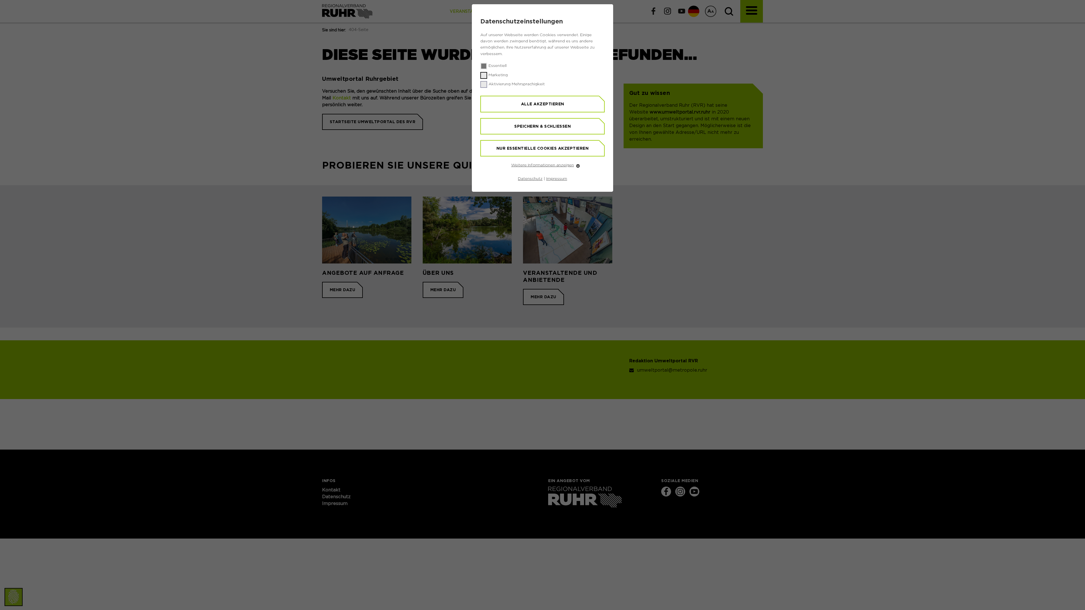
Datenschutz (530, 179)
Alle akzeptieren (542, 104)
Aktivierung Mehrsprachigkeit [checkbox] (517, 84)
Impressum (556, 179)
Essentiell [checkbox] (498, 66)
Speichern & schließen (542, 126)
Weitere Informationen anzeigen (542, 165)
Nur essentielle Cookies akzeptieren (542, 148)
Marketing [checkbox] (498, 75)
